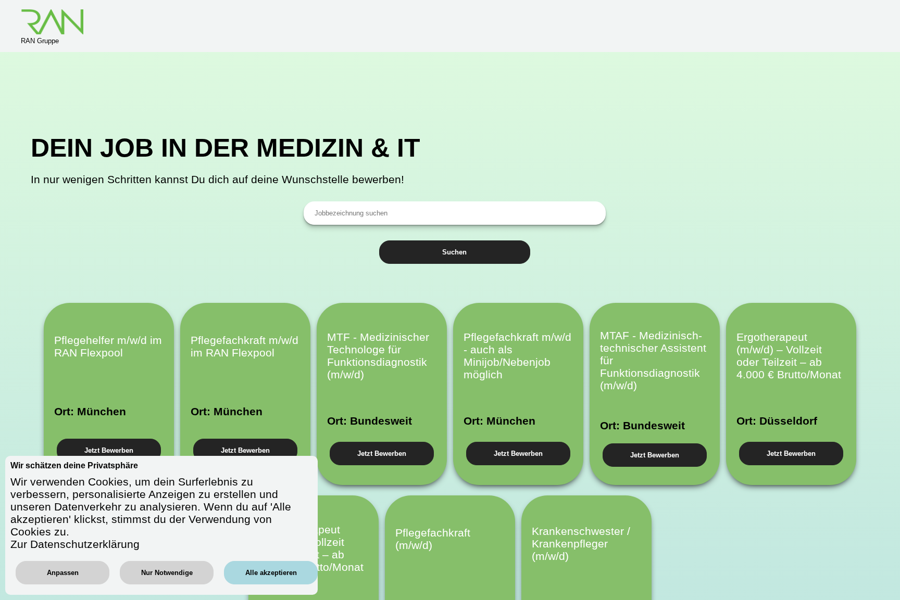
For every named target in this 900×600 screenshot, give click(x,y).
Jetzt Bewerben (108, 450)
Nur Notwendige (167, 573)
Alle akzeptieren (271, 573)
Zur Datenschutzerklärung (75, 544)
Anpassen (63, 573)
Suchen (454, 252)
